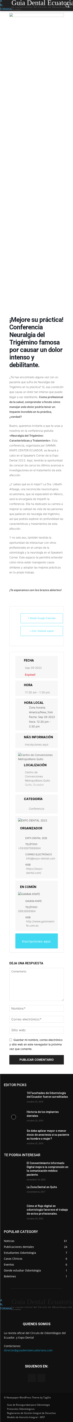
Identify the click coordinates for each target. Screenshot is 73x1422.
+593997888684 (29, 848)
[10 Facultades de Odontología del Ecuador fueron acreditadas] (14, 1098)
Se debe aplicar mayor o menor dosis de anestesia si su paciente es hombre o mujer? (48, 1134)
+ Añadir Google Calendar (42, 618)
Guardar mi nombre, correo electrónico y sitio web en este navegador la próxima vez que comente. (35, 1044)
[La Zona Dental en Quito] (14, 1192)
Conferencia (36, 808)
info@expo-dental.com (40, 858)
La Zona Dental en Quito (42, 1187)
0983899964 (27, 911)
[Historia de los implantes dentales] (14, 1117)
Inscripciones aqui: (37, 744)
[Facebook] (31, 1378)
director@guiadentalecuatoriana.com (28, 1350)
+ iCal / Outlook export (41, 630)
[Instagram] (41, 1378)
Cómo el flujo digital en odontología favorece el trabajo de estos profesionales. (47, 1209)
